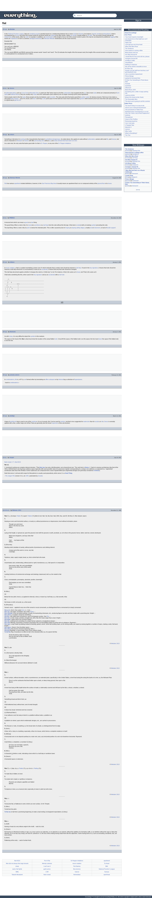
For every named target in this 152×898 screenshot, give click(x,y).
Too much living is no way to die (134, 105)
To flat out (7, 812)
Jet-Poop (135, 158)
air (85, 93)
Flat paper (7, 619)
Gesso (106, 421)
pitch (28, 228)
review (128, 150)
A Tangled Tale (129, 125)
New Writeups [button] (138, 145)
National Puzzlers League (16, 34)
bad (32, 222)
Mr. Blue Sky (129, 68)
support (113, 228)
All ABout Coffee (130, 60)
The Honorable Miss (131, 99)
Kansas (114, 139)
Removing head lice (131, 121)
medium (34, 421)
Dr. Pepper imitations (64, 143)
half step (45, 225)
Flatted (21, 768)
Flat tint (6, 630)
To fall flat (7, 632)
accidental (44, 269)
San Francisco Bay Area (49, 183)
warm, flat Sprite (17, 869)
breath (109, 228)
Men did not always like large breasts (17, 863)
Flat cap (6, 611)
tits (107, 139)
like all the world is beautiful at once (136, 66)
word (74, 34)
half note (61, 275)
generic (82, 98)
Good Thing (68, 473)
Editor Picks (128, 103)
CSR (47, 872)
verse (17, 35)
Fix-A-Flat (47, 860)
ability (78, 228)
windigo (12, 416)
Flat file (6, 616)
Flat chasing (8, 613)
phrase (81, 34)
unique (58, 139)
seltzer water (85, 97)
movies (26, 140)
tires (43, 140)
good (26, 222)
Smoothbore (129, 62)
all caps (90, 35)
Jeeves (11, 88)
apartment (17, 183)
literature (19, 140)
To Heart (106, 863)
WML (17, 872)
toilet (12, 98)
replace (53, 35)
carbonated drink (11, 93)
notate (78, 225)
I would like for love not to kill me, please (137, 56)
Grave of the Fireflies (131, 119)
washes (63, 421)
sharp (78, 272)
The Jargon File (10, 476)
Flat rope (7, 624)
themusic (13, 332)
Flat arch (7, 610)
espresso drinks (130, 95)
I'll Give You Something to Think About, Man (137, 183)
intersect (61, 379)
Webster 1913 (16, 510)
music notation (10, 268)
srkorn (12, 134)
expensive (55, 423)
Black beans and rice (131, 52)
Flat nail (6, 618)
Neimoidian (76, 874)
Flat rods (7, 622)
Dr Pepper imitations (77, 860)
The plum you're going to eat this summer (137, 101)
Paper (32, 611)
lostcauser (135, 173)
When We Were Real (131, 46)
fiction (127, 173)
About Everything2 (130, 33)
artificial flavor (15, 94)
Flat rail (6, 621)
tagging (112, 37)
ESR (27, 476)
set (25, 379)
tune (91, 228)
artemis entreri (14, 375)
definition (6, 510)
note (56, 339)
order (27, 37)
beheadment (107, 34)
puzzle (37, 34)
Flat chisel (7, 615)
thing (4, 29)
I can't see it (47, 866)
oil (102, 421)
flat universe (77, 869)
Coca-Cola (24, 93)
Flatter (18, 516)
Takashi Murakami (17, 874)
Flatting (36, 768)
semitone (37, 225)
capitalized (14, 38)
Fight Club (128, 42)
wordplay (32, 34)
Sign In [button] (138, 20)
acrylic (97, 421)
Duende (127, 83)
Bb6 (106, 866)
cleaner (16, 98)
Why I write (128, 131)
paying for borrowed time (132, 78)
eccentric (52, 97)
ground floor (101, 183)
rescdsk (40, 476)
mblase (12, 262)
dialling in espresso (131, 64)
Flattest (30, 516)
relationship (8, 37)
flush (34, 98)
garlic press (47, 869)
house (110, 183)
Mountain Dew (34, 93)
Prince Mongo (129, 76)
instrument (97, 228)
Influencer (128, 87)
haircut (77, 872)
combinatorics (10, 379)
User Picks (128, 35)
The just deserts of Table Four (134, 109)
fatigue (83, 228)
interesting (52, 139)
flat (16, 379)
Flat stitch (7, 629)
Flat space (7, 627)
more (138, 189)
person (128, 180)
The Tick (127, 135)
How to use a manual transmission (135, 107)
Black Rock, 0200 (130, 90)
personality (37, 140)
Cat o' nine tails (129, 123)
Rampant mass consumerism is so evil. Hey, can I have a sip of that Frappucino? (137, 112)
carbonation (67, 93)
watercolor (86, 421)
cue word (73, 35)
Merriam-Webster (49, 38)
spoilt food (107, 874)
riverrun (127, 129)
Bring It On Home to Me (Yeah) (134, 97)
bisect (100, 339)
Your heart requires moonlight (134, 37)
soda (94, 93)
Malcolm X (128, 127)
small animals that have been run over (65, 140)
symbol (93, 225)
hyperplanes (78, 379)
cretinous (96, 470)
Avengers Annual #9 (131, 58)
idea (4, 88)
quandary (128, 85)
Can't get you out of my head (133, 44)
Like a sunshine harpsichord (133, 74)
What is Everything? (131, 133)
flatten (87, 467)
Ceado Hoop (129, 175)
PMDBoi (12, 218)
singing (67, 228)
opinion (128, 154)
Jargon (11, 457)
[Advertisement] (76, 6)
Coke (44, 98)
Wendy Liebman (47, 863)
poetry (127, 186)
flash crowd (7, 462)
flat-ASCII (18, 462)
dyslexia (127, 115)
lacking (23, 139)
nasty (34, 94)
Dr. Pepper (44, 143)
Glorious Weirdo (15, 178)
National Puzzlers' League (107, 869)
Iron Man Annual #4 (131, 54)
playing (74, 228)
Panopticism (129, 117)
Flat (5, 183)
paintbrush (13, 421)
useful (47, 139)
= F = (13, 462)
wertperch (136, 154)
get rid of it (18, 100)
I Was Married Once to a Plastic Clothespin (135, 171)
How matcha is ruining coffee (134, 50)
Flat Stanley (76, 866)
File (48, 616)
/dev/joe (12, 29)
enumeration (49, 37)
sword (94, 34)
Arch (23, 610)
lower (30, 225)
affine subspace (50, 379)
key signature (94, 268)
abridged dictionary (35, 38)
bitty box (42, 467)
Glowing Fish (136, 150)
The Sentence (129, 48)
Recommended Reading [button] (138, 30)
